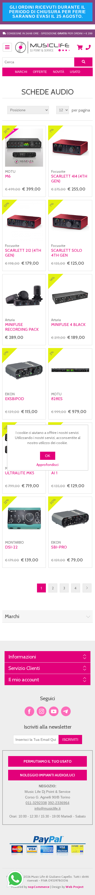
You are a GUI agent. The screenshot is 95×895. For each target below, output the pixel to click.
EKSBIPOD (14, 398)
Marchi (21, 72)
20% (6, 130)
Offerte (40, 72)
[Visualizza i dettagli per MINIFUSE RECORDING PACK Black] (24, 296)
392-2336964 (58, 803)
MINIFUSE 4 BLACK (68, 324)
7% (52, 130)
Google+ (66, 711)
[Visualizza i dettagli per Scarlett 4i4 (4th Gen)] (70, 148)
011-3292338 (36, 803)
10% (6, 204)
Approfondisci (47, 464)
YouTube (54, 711)
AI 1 (54, 472)
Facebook (29, 711)
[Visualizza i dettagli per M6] (24, 148)
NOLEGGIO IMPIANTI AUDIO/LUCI (47, 775)
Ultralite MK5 (19, 472)
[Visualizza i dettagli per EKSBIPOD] (24, 370)
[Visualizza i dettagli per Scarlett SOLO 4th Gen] (70, 222)
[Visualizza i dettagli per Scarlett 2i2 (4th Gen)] (24, 222)
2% (52, 353)
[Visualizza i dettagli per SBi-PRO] (70, 518)
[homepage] (42, 50)
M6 (8, 176)
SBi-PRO (59, 547)
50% (53, 501)
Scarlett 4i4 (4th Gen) (69, 178)
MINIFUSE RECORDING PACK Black (22, 329)
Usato (75, 72)
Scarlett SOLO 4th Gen (66, 253)
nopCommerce (38, 887)
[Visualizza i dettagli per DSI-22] (24, 518)
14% (52, 278)
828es (57, 398)
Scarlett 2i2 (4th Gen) (23, 253)
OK (47, 456)
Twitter (41, 711)
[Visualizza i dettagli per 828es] (70, 370)
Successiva (87, 588)
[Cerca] (83, 62)
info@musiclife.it (47, 808)
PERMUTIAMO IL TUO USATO (47, 761)
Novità (58, 72)
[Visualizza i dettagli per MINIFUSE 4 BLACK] (70, 296)
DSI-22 (11, 547)
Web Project (75, 887)
